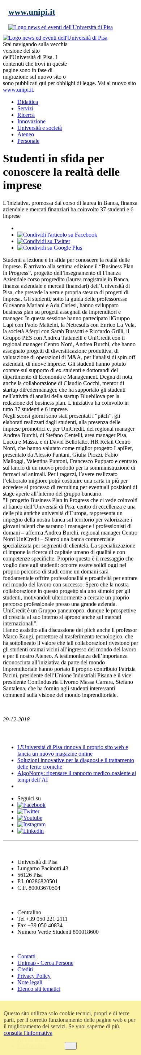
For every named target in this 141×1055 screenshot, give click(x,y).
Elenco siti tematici (38, 989)
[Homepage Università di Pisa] (105, 59)
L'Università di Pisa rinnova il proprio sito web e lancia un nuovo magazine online (72, 750)
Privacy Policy (34, 976)
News (10, 733)
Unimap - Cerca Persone (45, 963)
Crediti (25, 969)
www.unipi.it (18, 90)
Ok (71, 1046)
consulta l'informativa (28, 1033)
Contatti (26, 956)
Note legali (29, 982)
